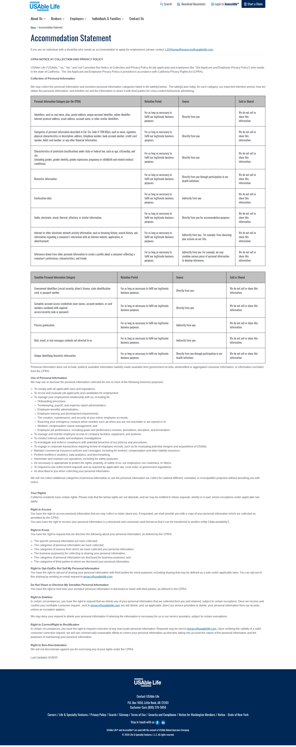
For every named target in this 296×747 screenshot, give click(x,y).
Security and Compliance (162, 714)
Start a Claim (255, 4)
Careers (52, 714)
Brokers (56, 18)
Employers (77, 18)
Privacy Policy (98, 714)
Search (167, 4)
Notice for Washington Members (197, 714)
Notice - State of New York (233, 714)
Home (33, 27)
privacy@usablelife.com (97, 576)
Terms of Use (138, 714)
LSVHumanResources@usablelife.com (189, 49)
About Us (37, 18)
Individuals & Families (107, 18)
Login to (226, 4)
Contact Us (136, 18)
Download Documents (193, 4)
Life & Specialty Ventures (73, 714)
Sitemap (123, 714)
